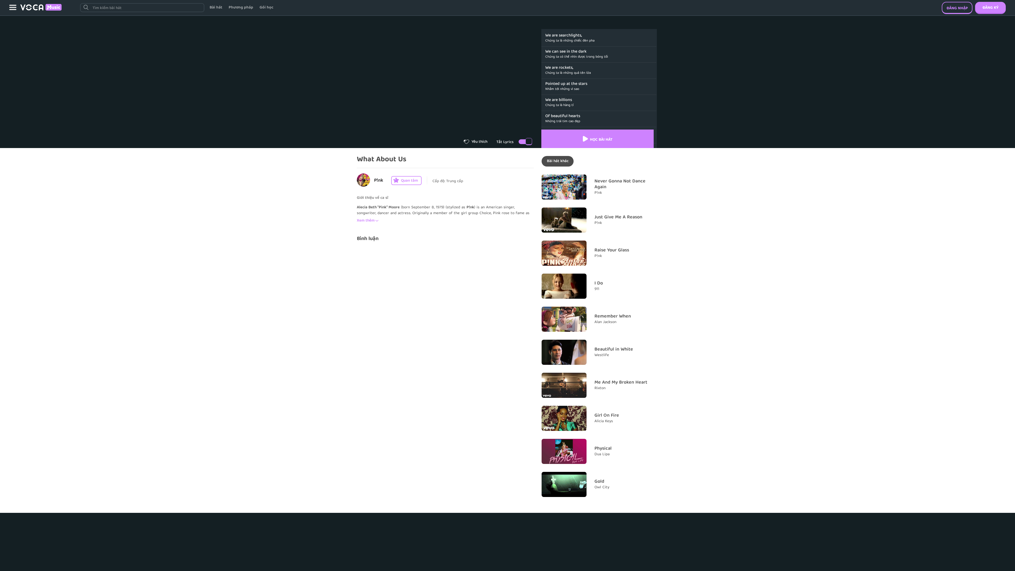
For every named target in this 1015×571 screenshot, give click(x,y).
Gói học (266, 7)
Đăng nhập (957, 8)
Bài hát (216, 7)
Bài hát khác (558, 161)
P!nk (378, 181)
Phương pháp (241, 7)
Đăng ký (990, 7)
